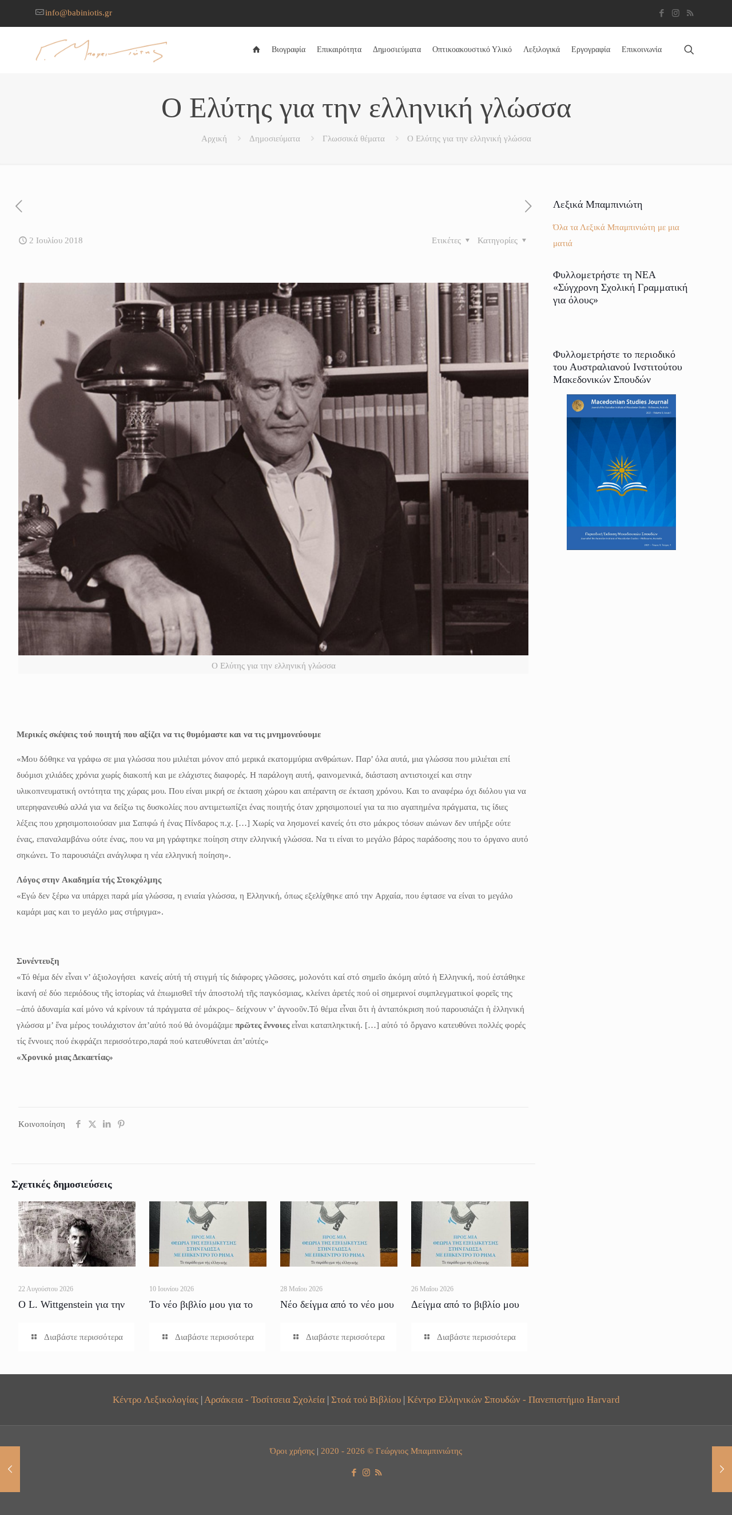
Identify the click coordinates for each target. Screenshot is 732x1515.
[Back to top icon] (677, 1492)
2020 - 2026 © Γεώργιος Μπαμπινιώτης (391, 1450)
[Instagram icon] (675, 13)
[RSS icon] (690, 13)
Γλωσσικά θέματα (354, 138)
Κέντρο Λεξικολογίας (155, 1399)
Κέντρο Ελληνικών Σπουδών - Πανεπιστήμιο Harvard (513, 1399)
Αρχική (214, 138)
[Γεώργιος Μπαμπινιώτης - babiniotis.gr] (101, 50)
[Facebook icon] (661, 13)
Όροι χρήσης (292, 1450)
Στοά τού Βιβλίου (366, 1399)
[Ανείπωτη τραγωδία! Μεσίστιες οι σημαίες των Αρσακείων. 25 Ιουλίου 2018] (722, 1469)
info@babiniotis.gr (78, 12)
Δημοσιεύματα (274, 138)
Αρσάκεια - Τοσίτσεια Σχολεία (264, 1399)
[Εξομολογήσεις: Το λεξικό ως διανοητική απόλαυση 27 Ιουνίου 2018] (10, 1469)
